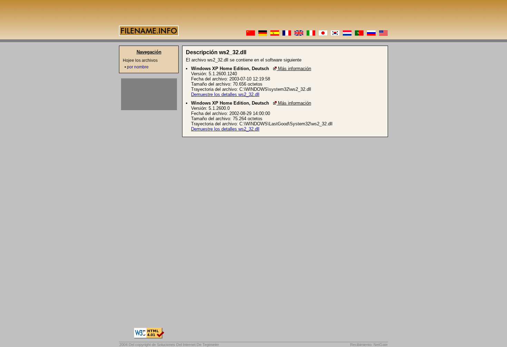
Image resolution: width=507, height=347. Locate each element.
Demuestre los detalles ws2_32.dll (225, 94)
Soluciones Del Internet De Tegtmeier (188, 345)
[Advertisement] (149, 94)
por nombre (138, 67)
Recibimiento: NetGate (369, 345)
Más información (294, 68)
